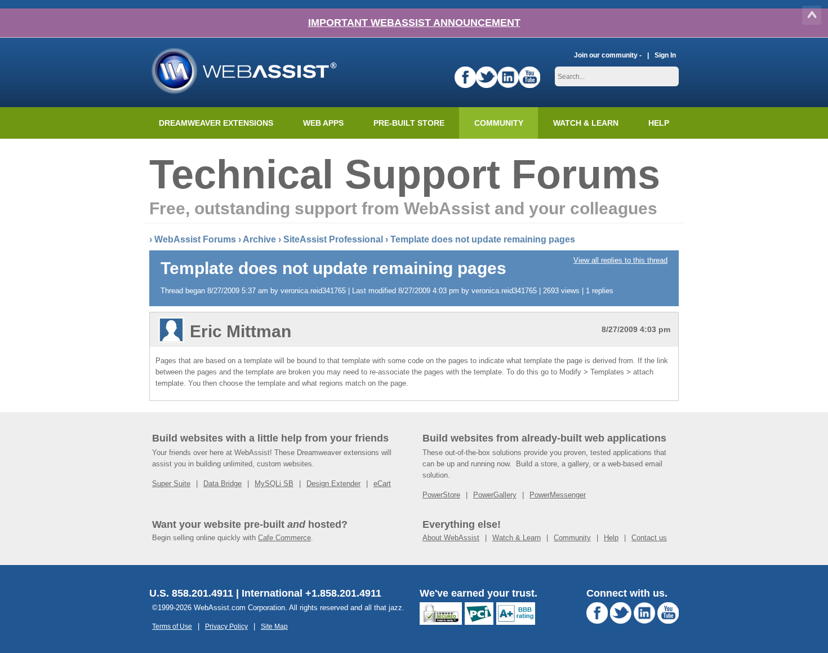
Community (498, 122)
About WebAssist (450, 537)
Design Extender (333, 483)
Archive (259, 239)
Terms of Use (172, 626)
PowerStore (441, 495)
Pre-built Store (408, 122)
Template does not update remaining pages (482, 239)
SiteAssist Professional (333, 239)
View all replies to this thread (620, 260)
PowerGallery (495, 495)
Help (611, 537)
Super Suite (171, 483)
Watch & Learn (585, 122)
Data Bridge (222, 483)
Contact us (649, 537)
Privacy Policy (226, 626)
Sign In (665, 55)
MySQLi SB (274, 483)
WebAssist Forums (195, 239)
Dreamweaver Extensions (216, 122)
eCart (382, 483)
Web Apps (323, 122)
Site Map (274, 626)
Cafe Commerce (284, 537)
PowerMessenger (557, 495)
